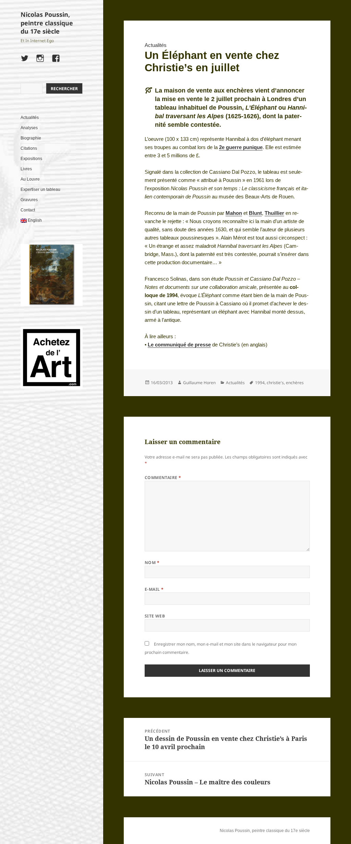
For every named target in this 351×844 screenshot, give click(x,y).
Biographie (31, 138)
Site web (155, 616)
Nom (152, 562)
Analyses (29, 127)
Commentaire (163, 477)
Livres (26, 169)
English (34, 220)
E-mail (154, 589)
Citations (29, 148)
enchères (295, 383)
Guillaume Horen (199, 383)
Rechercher (64, 88)
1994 (260, 383)
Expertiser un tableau (40, 189)
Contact (28, 210)
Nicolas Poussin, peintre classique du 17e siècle (47, 22)
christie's (275, 383)
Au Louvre (30, 179)
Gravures (29, 199)
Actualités (30, 117)
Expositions (31, 158)
